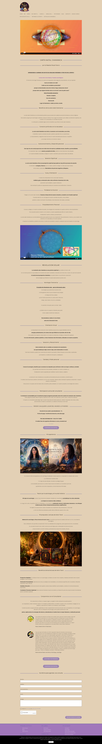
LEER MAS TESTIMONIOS (51, 659)
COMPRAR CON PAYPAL (51, 427)
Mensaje (22, 699)
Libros (28, 13)
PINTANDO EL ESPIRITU (37, 16)
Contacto (67, 13)
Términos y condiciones (70, 732)
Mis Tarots (46, 728)
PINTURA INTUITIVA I (24, 16)
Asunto (21, 694)
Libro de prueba (47, 731)
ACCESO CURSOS (75, 13)
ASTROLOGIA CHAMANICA (49, 16)
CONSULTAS (48, 13)
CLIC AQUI (51, 423)
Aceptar (51, 742)
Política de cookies (69, 734)
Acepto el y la (31, 708)
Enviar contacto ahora (73, 717)
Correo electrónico (24, 689)
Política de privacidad (69, 731)
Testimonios (57, 13)
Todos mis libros (47, 729)
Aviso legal (67, 729)
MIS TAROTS (34, 13)
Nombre (22, 679)
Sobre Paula (25, 728)
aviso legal (28, 708)
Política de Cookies (58, 739)
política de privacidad (36, 708)
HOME (21, 13)
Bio (25, 13)
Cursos (41, 13)
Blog (63, 13)
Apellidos (22, 684)
